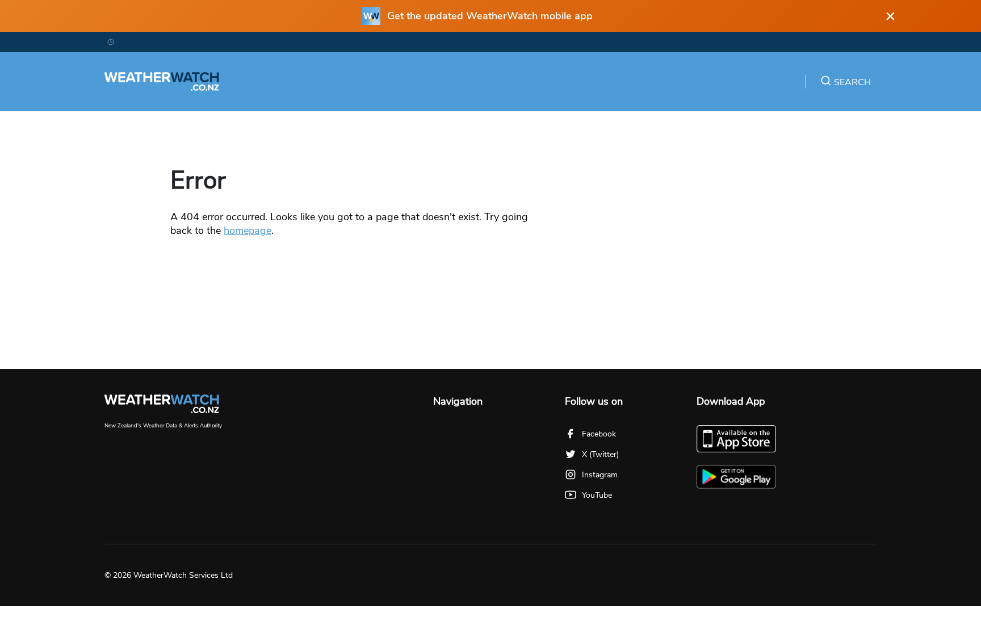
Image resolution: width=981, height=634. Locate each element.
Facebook (599, 434)
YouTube (597, 495)
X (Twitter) (600, 454)
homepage (247, 230)
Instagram (600, 474)
